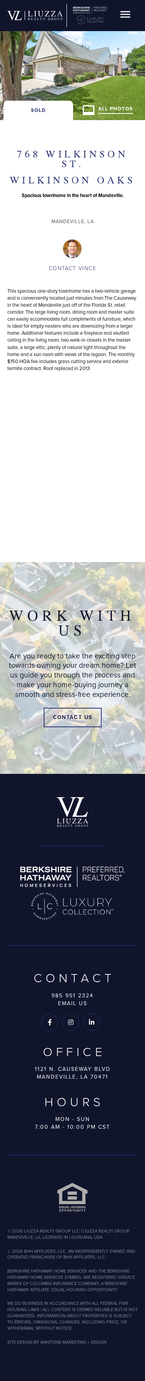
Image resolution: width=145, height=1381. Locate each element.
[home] (35, 15)
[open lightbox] (72, 60)
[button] (125, 15)
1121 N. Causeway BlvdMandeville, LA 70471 (73, 1073)
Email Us (72, 1003)
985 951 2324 (72, 995)
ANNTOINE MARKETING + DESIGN (73, 1342)
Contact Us (72, 717)
